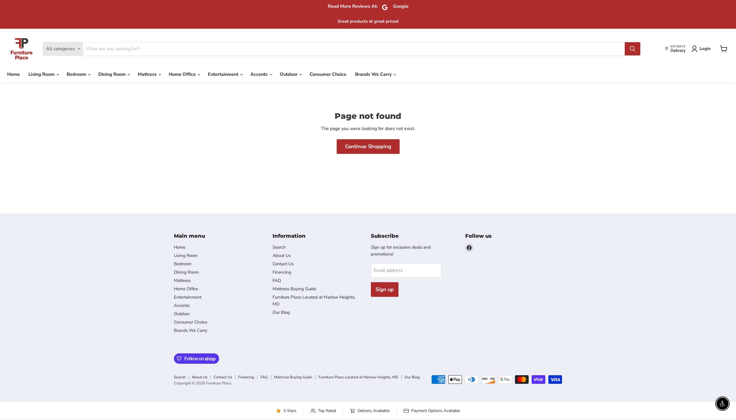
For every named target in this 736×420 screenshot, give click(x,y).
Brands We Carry (374, 74)
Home (13, 74)
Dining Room (112, 74)
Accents (259, 74)
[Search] (632, 48)
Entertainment (223, 74)
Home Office (183, 74)
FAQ (277, 280)
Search (279, 247)
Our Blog (281, 312)
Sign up (384, 289)
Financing (282, 272)
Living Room (42, 74)
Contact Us (283, 264)
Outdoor (289, 74)
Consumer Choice (328, 74)
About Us (282, 255)
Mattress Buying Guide (294, 289)
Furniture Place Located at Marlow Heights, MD (358, 377)
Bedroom (77, 74)
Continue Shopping (368, 146)
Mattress (148, 74)
